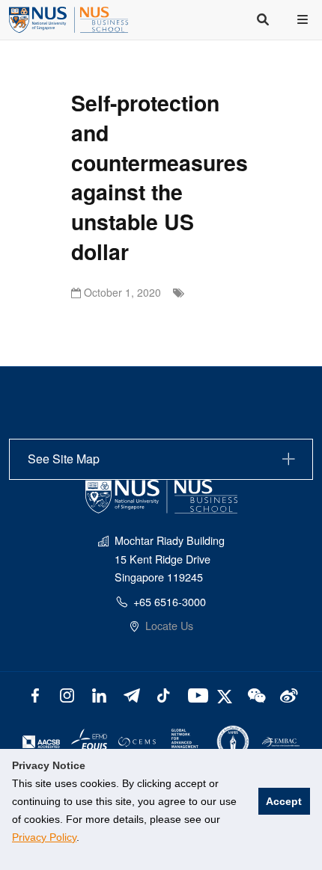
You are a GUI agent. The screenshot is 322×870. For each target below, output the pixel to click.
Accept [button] (284, 801)
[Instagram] (67, 694)
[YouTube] (195, 694)
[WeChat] (255, 694)
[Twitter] (226, 694)
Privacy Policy (44, 837)
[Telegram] (131, 694)
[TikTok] (163, 694)
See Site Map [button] (64, 458)
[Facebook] (35, 694)
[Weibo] (287, 694)
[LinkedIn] (99, 694)
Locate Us (169, 625)
